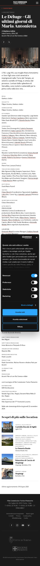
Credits (26, 518)
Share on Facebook (4, 42)
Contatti (11, 516)
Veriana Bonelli (33, 153)
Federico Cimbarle (18, 138)
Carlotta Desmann (26, 128)
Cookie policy (27, 516)
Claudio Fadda (6, 138)
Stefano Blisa (6, 215)
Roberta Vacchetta (13, 157)
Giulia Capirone (16, 131)
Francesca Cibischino (10, 155)
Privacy (18, 516)
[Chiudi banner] (36, 237)
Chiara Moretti (7, 192)
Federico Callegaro (8, 135)
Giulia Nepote (7, 181)
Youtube (23, 525)
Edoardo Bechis (24, 120)
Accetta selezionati (20, 319)
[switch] (34, 282)
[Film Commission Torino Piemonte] (20, 2)
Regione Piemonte (20, 549)
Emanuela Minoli (7, 231)
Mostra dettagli (27, 305)
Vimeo (28, 525)
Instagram (17, 525)
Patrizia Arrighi (33, 178)
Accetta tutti (20, 312)
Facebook (11, 525)
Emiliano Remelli (32, 231)
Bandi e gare (30, 514)
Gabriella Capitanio (24, 194)
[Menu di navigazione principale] (37, 3)
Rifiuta (20, 327)
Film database (7, 8)
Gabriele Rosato (20, 142)
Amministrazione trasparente (15, 514)
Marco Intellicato (14, 220)
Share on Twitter (9, 42)
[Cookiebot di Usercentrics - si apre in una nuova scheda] (23, 237)
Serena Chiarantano (29, 157)
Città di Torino (20, 540)
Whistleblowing (16, 518)
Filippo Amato (24, 218)
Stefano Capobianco (18, 118)
